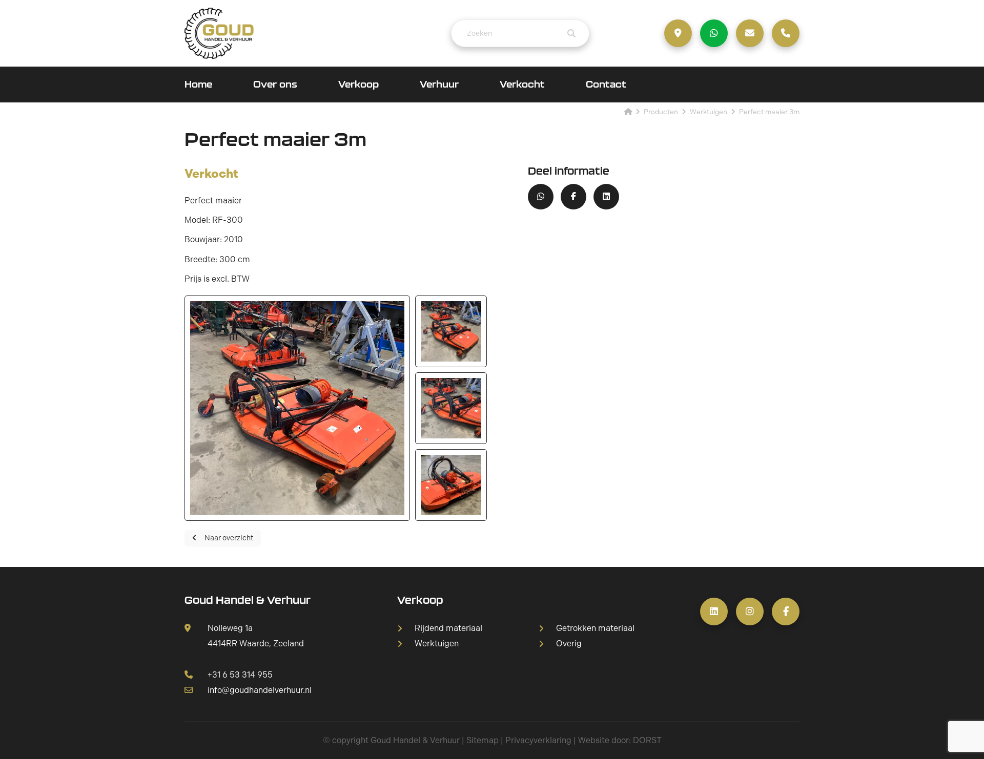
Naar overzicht (228, 538)
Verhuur (439, 84)
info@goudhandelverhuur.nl (260, 690)
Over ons (275, 84)
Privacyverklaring (538, 740)
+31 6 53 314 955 (240, 675)
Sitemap (482, 740)
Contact (606, 84)
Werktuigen (437, 644)
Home (198, 84)
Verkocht (522, 84)
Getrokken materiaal (595, 628)
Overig (569, 644)
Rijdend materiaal (448, 628)
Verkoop (358, 84)
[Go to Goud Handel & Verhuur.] (628, 112)
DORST (647, 740)
